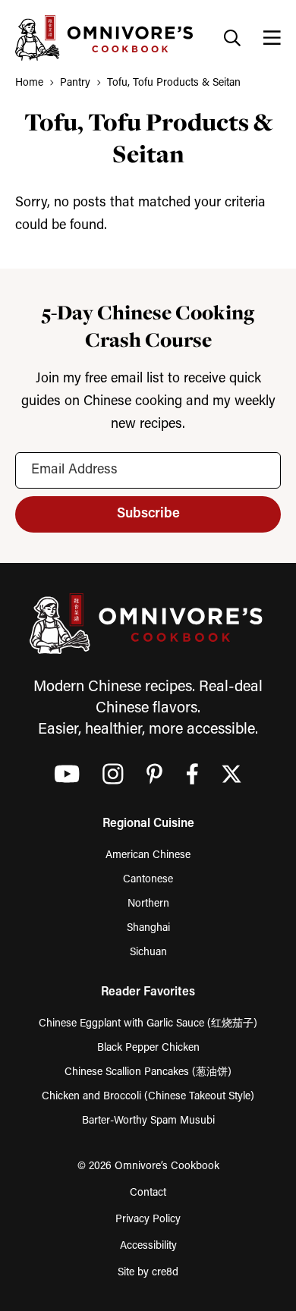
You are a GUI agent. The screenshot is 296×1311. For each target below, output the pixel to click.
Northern (148, 904)
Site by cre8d (148, 1272)
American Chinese (148, 855)
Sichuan (148, 952)
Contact (148, 1193)
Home (29, 83)
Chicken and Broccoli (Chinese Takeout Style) (148, 1096)
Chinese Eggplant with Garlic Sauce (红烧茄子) (148, 1024)
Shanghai (148, 928)
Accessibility (148, 1246)
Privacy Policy (148, 1219)
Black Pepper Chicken (148, 1048)
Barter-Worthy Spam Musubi (148, 1121)
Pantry (75, 83)
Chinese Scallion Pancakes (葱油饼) (148, 1072)
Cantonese (148, 879)
